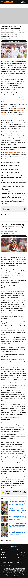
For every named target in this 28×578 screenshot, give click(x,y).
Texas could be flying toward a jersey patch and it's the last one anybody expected (13, 188)
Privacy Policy (4, 557)
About (2, 550)
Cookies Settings (5, 565)
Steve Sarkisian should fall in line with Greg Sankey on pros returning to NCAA (13, 192)
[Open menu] (2, 2)
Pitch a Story (20, 555)
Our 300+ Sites (21, 552)
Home (2, 214)
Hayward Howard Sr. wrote (8, 313)
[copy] (10, 39)
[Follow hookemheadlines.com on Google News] (25, 209)
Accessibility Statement (7, 562)
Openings (19, 550)
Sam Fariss (5, 233)
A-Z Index (19, 562)
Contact (3, 552)
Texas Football (8, 214)
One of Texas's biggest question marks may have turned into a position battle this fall (13, 201)
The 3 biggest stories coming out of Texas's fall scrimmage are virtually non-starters (14, 182)
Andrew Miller (6, 36)
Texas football (8, 61)
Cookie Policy (4, 560)
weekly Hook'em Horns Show (12, 152)
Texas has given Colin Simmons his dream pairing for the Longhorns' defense (14, 196)
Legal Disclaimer (21, 560)
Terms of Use (20, 557)
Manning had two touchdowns (9, 451)
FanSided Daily (5, 555)
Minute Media (8, 568)
